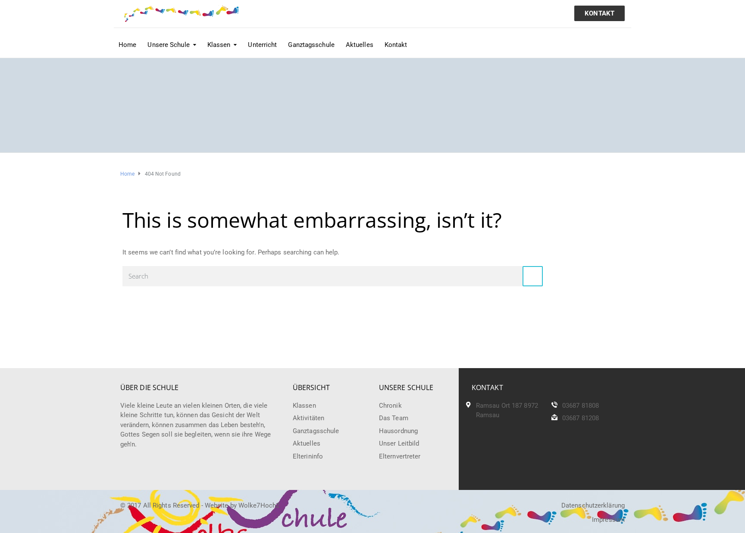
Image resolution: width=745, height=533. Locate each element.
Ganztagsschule (311, 45)
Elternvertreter (400, 456)
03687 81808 (580, 405)
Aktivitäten (308, 418)
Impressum (608, 520)
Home (127, 45)
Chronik (390, 405)
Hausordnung (398, 431)
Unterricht (262, 45)
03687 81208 (580, 418)
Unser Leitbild (399, 443)
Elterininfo (308, 456)
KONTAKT (599, 13)
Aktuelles (359, 45)
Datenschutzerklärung (593, 505)
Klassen (304, 405)
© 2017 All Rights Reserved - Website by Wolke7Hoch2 (199, 505)
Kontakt (396, 45)
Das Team (393, 418)
